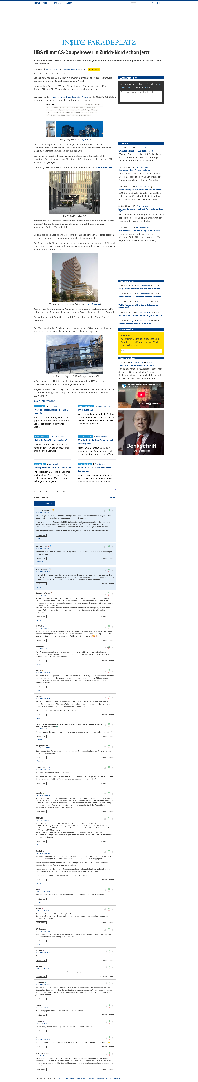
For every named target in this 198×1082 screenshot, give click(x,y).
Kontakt (109, 1078)
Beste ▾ (112, 497)
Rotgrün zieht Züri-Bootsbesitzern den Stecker (139, 288)
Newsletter (70, 1078)
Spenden (90, 1078)
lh (131, 148)
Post (147, 87)
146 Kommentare (142, 227)
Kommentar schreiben (45, 503)
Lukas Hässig (52, 69)
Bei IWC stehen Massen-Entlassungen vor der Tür (140, 315)
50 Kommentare (69, 69)
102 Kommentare (143, 321)
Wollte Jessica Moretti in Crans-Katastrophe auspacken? (138, 306)
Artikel (46, 2)
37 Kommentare (142, 206)
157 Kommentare (142, 186)
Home (37, 2)
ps (132, 285)
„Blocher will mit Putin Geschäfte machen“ (137, 365)
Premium (100, 1078)
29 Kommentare (142, 167)
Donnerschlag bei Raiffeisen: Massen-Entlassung (140, 189)
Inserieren (81, 1078)
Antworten (41, 535)
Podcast (149, 362)
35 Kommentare (142, 148)
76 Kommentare (136, 362)
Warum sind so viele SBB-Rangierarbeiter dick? (139, 230)
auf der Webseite (104, 167)
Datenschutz (119, 1078)
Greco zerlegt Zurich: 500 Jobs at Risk (135, 151)
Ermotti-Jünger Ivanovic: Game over (134, 323)
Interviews (58, 2)
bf (131, 227)
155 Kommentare (143, 285)
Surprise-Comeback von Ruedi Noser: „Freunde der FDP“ (141, 210)
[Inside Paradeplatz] (99, 45)
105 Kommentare (143, 312)
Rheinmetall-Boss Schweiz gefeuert (134, 170)
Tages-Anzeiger (92, 303)
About (69, 2)
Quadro (86, 139)
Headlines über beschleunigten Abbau (69, 97)
